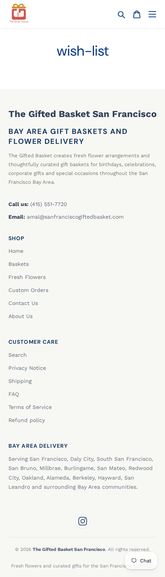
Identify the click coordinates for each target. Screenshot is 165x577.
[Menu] (152, 14)
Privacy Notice (27, 368)
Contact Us (23, 303)
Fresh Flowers (27, 277)
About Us (20, 316)
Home (15, 251)
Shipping (19, 381)
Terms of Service (30, 407)
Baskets (18, 264)
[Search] (121, 14)
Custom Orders (28, 290)
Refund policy (26, 420)
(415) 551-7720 (48, 204)
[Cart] (136, 14)
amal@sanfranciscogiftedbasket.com (75, 217)
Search (17, 355)
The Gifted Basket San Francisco (82, 114)
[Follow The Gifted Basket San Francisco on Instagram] (82, 521)
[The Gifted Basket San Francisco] (18, 13)
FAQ (13, 394)
